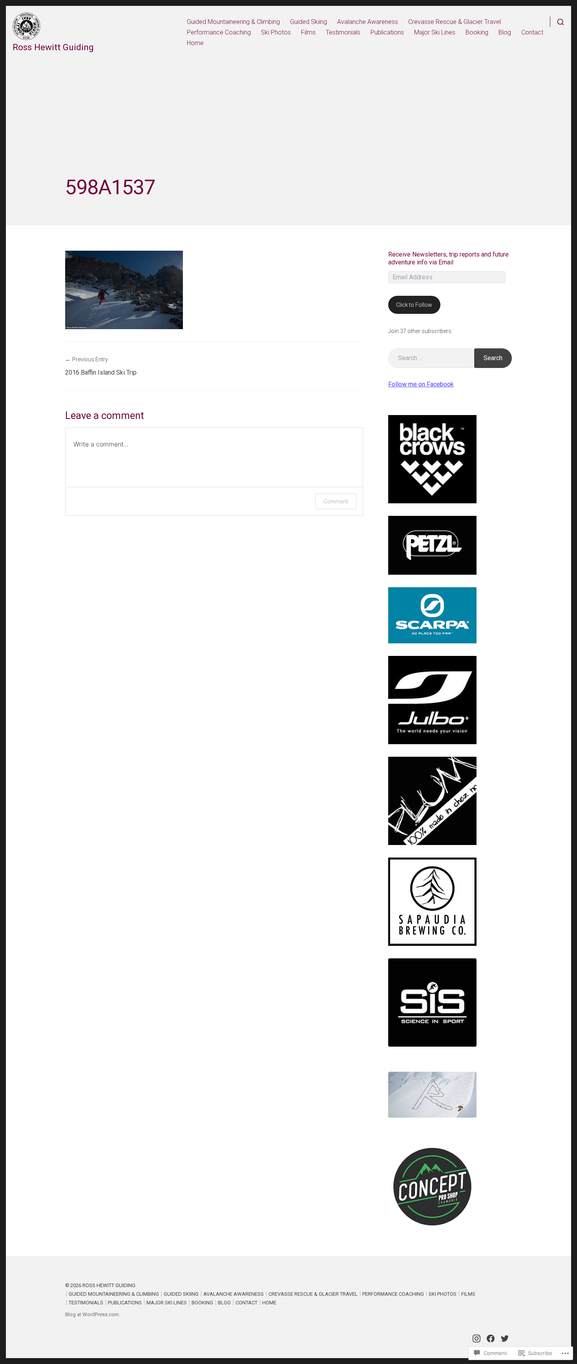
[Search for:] (430, 358)
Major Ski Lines (434, 32)
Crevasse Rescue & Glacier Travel (454, 21)
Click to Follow (414, 305)
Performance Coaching (219, 32)
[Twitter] (505, 1338)
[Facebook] (491, 1338)
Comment (335, 501)
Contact (532, 32)
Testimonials (343, 32)
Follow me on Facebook (421, 384)
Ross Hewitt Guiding (53, 47)
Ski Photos (276, 32)
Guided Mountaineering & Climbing (233, 21)
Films (308, 32)
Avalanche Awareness (367, 21)
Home (195, 43)
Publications (387, 32)
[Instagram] (476, 1338)
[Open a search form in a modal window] (557, 21)
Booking (477, 32)
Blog (504, 32)
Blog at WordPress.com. (92, 1314)
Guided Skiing (308, 21)
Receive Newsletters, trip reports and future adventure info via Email (448, 258)
